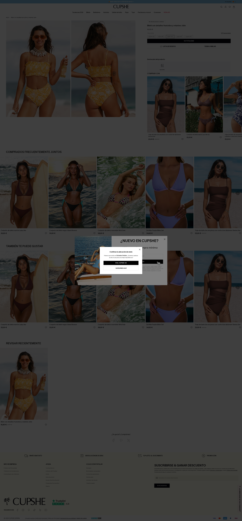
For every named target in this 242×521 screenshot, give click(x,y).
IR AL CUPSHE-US (121, 263)
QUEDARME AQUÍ (121, 268)
